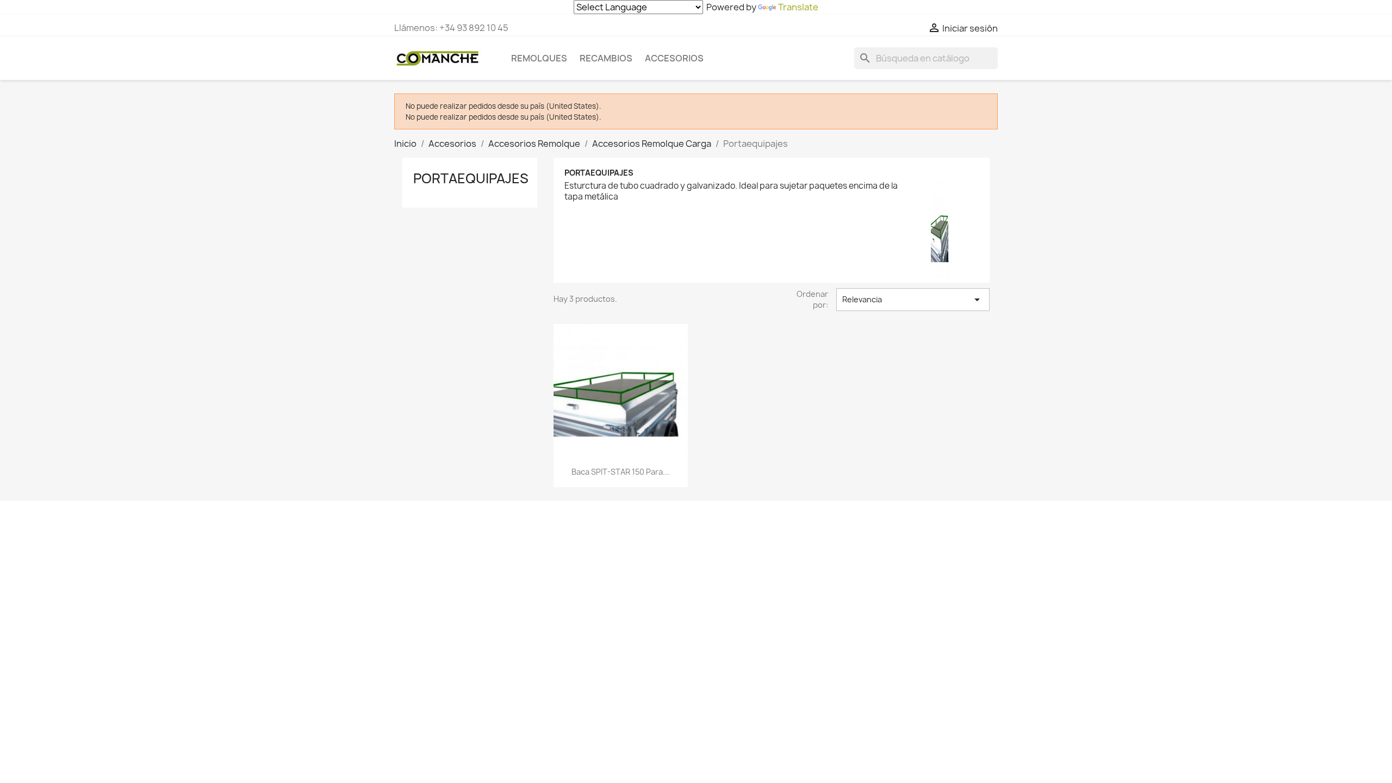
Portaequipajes (471, 178)
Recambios (606, 58)
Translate (798, 7)
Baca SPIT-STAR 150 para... (620, 472)
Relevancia (913, 299)
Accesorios (674, 58)
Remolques (539, 58)
